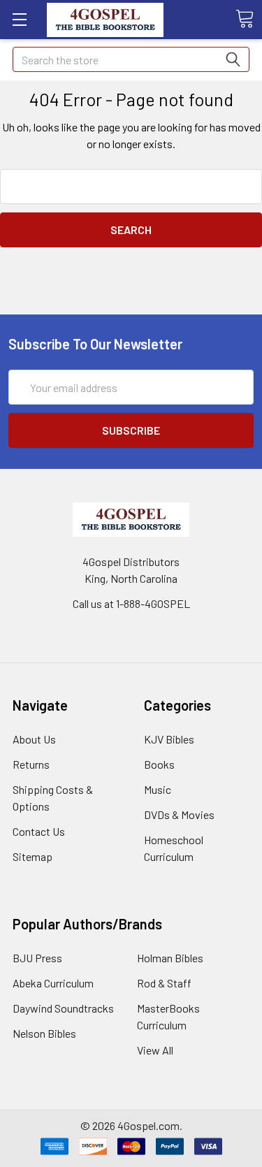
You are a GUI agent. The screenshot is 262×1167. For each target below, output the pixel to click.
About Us (34, 739)
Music (157, 789)
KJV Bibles (169, 739)
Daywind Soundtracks (63, 1008)
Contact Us (39, 831)
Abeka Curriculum (53, 983)
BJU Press (37, 957)
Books (159, 764)
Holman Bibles (170, 957)
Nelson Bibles (44, 1033)
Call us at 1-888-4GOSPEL (131, 603)
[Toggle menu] (19, 19)
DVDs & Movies (179, 814)
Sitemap (32, 856)
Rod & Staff (164, 983)
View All (155, 1050)
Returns (31, 764)
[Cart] (244, 19)
